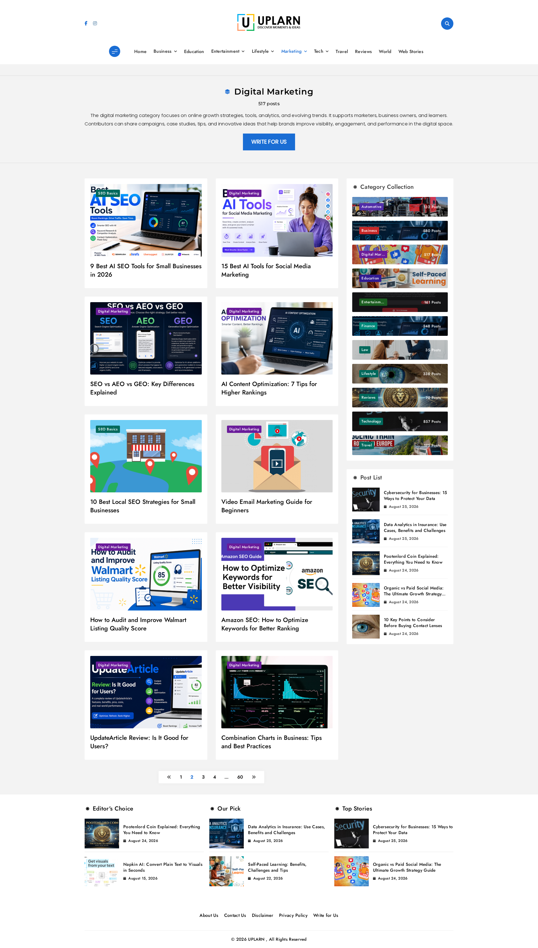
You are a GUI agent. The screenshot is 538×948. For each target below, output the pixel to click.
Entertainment (225, 51)
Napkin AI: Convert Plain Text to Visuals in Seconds (162, 867)
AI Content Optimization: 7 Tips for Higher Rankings (269, 388)
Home (140, 51)
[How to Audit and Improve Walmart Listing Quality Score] (146, 574)
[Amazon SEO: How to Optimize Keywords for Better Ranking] (277, 574)
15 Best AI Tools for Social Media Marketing (266, 270)
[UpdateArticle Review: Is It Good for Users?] (146, 692)
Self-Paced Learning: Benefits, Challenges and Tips (277, 867)
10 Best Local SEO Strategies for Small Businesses (142, 506)
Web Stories (410, 51)
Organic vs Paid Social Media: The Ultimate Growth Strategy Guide (414, 594)
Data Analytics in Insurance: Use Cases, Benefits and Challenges (415, 528)
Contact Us (235, 915)
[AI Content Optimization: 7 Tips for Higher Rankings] (277, 338)
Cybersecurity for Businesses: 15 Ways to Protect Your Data (415, 496)
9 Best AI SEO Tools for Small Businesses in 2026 (145, 270)
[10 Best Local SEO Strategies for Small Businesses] (146, 456)
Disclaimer (262, 915)
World (385, 51)
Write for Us (325, 915)
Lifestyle (260, 51)
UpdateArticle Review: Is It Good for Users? (139, 741)
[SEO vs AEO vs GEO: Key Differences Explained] (146, 338)
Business (162, 51)
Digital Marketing (244, 193)
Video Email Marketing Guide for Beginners (266, 506)
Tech (318, 51)
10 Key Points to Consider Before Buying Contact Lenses (413, 623)
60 (240, 777)
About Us (209, 915)
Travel (342, 51)
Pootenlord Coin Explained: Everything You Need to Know (413, 559)
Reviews (363, 51)
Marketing (291, 51)
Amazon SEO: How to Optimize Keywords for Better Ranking (264, 624)
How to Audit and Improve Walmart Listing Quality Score (138, 624)
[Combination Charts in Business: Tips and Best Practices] (277, 692)
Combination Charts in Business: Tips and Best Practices (271, 741)
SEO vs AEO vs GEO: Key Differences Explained (142, 388)
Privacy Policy (293, 915)
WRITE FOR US (269, 142)
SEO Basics (108, 193)
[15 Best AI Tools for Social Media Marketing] (277, 220)
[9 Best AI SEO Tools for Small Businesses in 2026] (146, 220)
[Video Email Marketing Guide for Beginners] (277, 456)
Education (194, 51)
